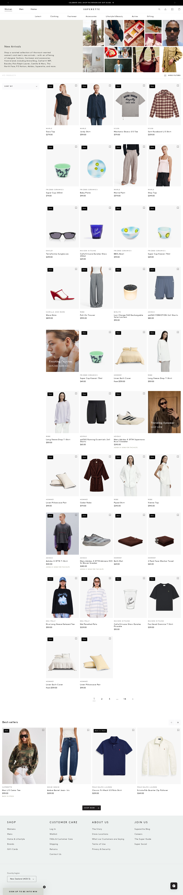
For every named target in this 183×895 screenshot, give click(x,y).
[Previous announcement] (8, 2)
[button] (159, 9)
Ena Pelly (51, 621)
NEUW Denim (53, 787)
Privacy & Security (101, 849)
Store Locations (100, 834)
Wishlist (53, 834)
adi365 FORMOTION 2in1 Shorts (163, 315)
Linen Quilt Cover (122, 378)
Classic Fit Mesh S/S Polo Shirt (107, 790)
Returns (53, 849)
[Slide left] (171, 722)
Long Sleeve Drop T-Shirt (160, 378)
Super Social (141, 844)
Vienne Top (153, 503)
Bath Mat (118, 561)
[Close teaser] (44, 887)
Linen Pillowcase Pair (56, 503)
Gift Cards (12, 849)
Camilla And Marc (55, 312)
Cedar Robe (86, 503)
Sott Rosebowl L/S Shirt (159, 132)
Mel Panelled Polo (88, 624)
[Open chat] (173, 885)
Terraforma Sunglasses (57, 254)
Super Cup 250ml (54, 193)
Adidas (151, 312)
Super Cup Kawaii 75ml (159, 254)
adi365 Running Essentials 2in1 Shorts (95, 440)
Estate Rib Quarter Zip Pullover (152, 790)
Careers (138, 834)
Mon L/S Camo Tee (11, 790)
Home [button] (34, 9)
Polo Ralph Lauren (102, 787)
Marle (49, 128)
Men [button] (21, 9)
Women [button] (8, 9)
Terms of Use (99, 844)
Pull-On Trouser (87, 315)
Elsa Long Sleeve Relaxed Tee (60, 624)
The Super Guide (143, 839)
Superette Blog (142, 829)
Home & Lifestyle (16, 839)
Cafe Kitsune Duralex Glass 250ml (93, 255)
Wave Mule (51, 315)
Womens (11, 829)
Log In (53, 829)
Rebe (82, 312)
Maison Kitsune (88, 250)
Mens (9, 834)
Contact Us (55, 854)
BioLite (117, 312)
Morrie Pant (119, 193)
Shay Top (152, 193)
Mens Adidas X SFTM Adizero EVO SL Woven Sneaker (96, 562)
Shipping (54, 844)
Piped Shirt (119, 503)
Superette (7, 787)
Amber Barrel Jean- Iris (58, 790)
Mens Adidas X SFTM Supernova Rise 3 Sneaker (129, 440)
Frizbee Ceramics (55, 189)
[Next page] (133, 699)
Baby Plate (85, 193)
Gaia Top (50, 132)
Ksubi (117, 128)
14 (125, 699)
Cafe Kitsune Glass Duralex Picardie (127, 625)
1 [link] (94, 699)
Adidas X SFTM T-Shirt (57, 561)
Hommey (118, 375)
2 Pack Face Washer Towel (161, 561)
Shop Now (89, 808)
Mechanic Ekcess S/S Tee (126, 132)
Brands (10, 844)
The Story (97, 829)
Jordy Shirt (85, 132)
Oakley (49, 250)
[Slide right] (178, 722)
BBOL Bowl (119, 254)
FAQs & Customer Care (61, 839)
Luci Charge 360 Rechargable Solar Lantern (128, 316)
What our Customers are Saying (108, 839)
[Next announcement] (175, 2)
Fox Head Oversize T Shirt (160, 624)
